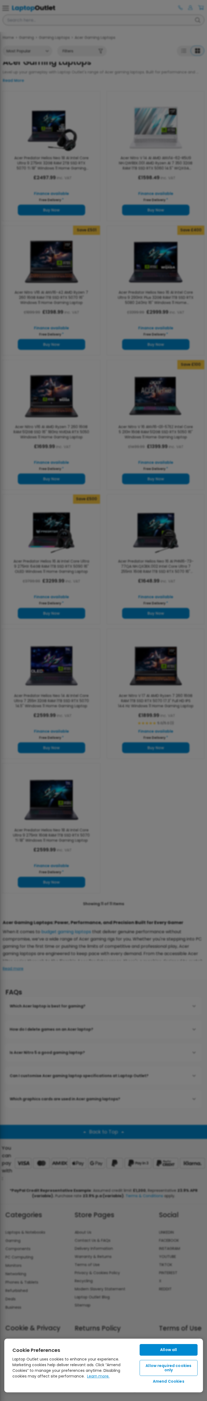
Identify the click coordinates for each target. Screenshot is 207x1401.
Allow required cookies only (168, 1368)
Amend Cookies (168, 1381)
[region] (103, 1365)
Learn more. (98, 1376)
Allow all (168, 1349)
